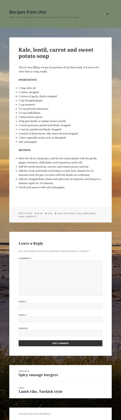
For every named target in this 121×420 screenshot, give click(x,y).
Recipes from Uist (27, 12)
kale (66, 213)
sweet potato (89, 213)
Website (23, 328)
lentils (72, 213)
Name (23, 301)
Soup (49, 213)
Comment (25, 258)
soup (79, 213)
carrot (60, 213)
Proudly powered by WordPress (34, 413)
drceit (40, 213)
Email (23, 314)
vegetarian (31, 216)
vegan (22, 216)
